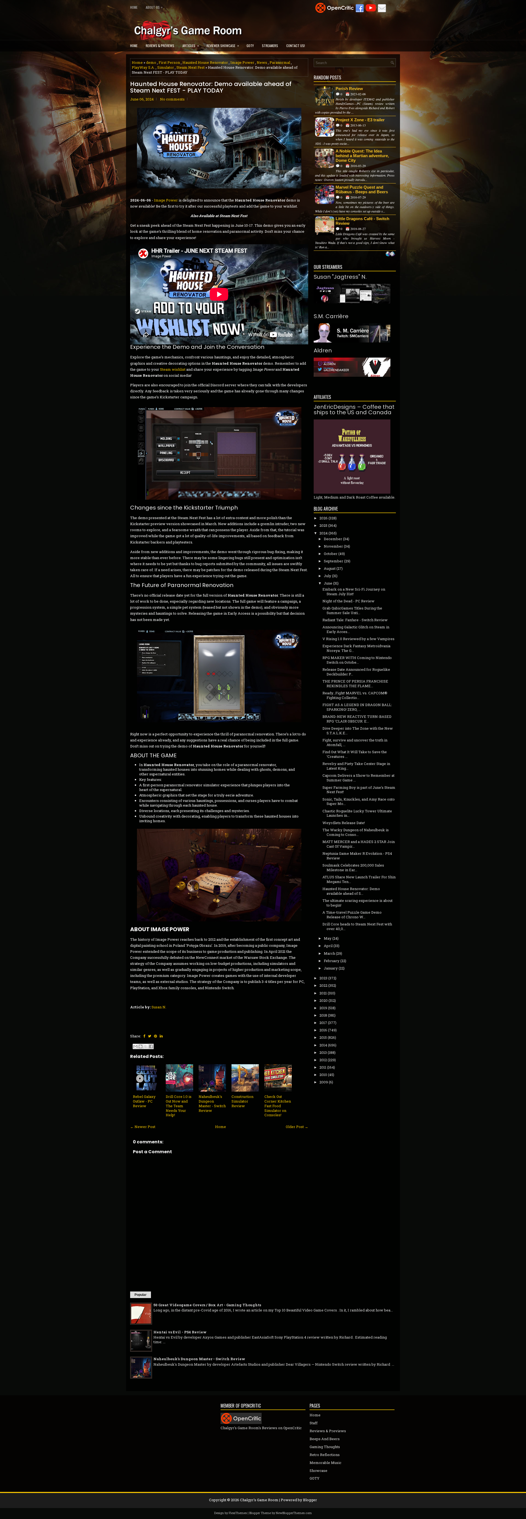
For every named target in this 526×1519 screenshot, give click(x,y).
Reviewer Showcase (223, 45)
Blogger (310, 1499)
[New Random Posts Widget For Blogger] (390, 254)
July (327, 575)
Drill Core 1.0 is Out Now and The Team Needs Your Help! (178, 1106)
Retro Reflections (325, 1454)
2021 (323, 993)
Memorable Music (325, 1462)
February (331, 960)
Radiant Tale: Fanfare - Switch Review (355, 619)
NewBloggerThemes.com (294, 1513)
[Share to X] (145, 1046)
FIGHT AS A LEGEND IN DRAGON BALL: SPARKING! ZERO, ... (357, 707)
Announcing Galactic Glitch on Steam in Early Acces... (355, 629)
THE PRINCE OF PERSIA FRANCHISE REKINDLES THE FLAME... (355, 683)
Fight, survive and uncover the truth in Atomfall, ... (354, 742)
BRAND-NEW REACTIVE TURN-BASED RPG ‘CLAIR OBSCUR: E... (356, 719)
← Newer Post (142, 1126)
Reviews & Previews (160, 45)
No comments (172, 99)
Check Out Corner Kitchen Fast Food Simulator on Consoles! (277, 1106)
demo (151, 62)
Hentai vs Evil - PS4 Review (180, 1332)
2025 (323, 525)
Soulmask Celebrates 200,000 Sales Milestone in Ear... (353, 867)
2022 (323, 985)
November (333, 546)
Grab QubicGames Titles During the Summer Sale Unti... (352, 610)
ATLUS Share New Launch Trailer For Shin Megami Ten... (359, 879)
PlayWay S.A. (143, 67)
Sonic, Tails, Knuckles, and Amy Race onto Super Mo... (358, 801)
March (329, 953)
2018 (323, 1015)
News (262, 62)
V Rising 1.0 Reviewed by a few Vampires (358, 638)
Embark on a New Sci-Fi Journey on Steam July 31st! (353, 591)
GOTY (250, 45)
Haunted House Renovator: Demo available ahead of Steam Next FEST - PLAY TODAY (210, 87)
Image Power (242, 62)
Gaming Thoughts (325, 1446)
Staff (314, 1422)
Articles (190, 45)
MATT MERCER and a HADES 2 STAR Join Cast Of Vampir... (358, 844)
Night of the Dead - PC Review (348, 601)
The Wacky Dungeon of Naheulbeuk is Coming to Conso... (355, 832)
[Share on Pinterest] (155, 1036)
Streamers (270, 45)
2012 (323, 1059)
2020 (323, 1000)
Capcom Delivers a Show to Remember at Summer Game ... (358, 777)
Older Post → (297, 1126)
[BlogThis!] (140, 1046)
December (333, 538)
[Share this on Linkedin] (161, 1036)
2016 (323, 1030)
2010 (323, 1074)
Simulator (165, 67)
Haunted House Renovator (205, 62)
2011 (322, 1067)
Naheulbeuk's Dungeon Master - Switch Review (212, 1103)
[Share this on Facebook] (144, 1036)
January (331, 968)
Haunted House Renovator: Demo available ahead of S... (351, 891)
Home (134, 7)
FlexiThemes (238, 1513)
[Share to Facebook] (151, 1046)
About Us (154, 7)
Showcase (318, 1470)
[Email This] (135, 1046)
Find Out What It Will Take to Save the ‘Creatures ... (354, 754)
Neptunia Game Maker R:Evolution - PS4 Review (357, 856)
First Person (169, 62)
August (330, 568)
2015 (323, 1037)
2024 (323, 533)
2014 (323, 1045)
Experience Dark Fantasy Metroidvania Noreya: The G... (356, 648)
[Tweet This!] (150, 1036)
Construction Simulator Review (242, 1101)
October (331, 553)
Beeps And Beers (325, 1438)
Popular (141, 1295)
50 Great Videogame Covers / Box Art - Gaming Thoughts (207, 1304)
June (328, 583)
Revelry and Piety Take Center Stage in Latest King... (356, 766)
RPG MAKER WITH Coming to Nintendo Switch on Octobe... (357, 660)
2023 (323, 978)
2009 (323, 1082)
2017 (323, 1022)
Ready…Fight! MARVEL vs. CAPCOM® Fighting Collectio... (354, 695)
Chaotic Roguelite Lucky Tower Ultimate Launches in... (357, 813)
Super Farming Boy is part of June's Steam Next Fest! (358, 790)
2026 (323, 518)
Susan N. (158, 1007)
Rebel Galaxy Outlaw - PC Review (144, 1101)
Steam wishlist (172, 369)
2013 (323, 1052)
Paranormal (280, 62)
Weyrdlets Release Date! (343, 822)
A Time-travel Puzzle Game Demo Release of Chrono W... (352, 914)
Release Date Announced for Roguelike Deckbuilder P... (356, 672)
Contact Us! (295, 45)
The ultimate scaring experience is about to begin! (357, 903)
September (333, 561)
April (328, 945)
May (327, 938)
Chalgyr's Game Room (259, 1499)
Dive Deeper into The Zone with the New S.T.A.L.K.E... (357, 730)
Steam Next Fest (190, 67)
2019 (323, 1007)
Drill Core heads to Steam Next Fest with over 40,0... (357, 926)
